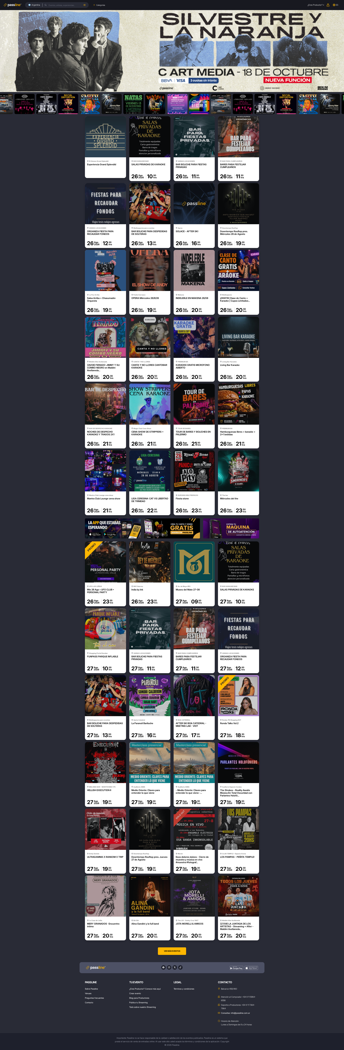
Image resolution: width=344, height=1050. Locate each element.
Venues (88, 993)
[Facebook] (163, 967)
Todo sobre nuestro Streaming (142, 1007)
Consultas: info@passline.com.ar (235, 1013)
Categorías (100, 5)
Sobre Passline (91, 989)
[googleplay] (236, 968)
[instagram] (169, 967)
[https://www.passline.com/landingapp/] (113, 528)
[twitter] (175, 967)
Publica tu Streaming (138, 1002)
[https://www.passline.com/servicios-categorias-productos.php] (172, 528)
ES (337, 5)
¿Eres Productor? (315, 5)
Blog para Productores (139, 998)
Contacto (89, 1002)
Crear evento (135, 993)
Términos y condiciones (184, 989)
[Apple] (251, 968)
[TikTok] (180, 967)
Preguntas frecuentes (94, 998)
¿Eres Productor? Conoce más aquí (145, 989)
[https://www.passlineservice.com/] (231, 528)
